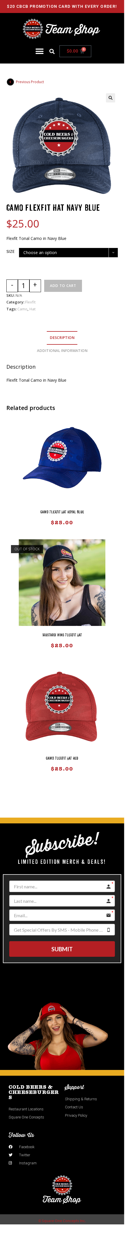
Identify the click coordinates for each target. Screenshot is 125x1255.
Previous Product (30, 81)
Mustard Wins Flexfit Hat (62, 635)
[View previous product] (10, 82)
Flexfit (30, 302)
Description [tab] (62, 337)
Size (10, 251)
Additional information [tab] (62, 350)
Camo (22, 309)
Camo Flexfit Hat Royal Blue (62, 512)
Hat (32, 309)
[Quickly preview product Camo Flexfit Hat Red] (116, 672)
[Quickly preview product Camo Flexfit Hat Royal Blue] (116, 426)
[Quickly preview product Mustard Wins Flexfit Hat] (116, 549)
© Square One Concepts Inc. (62, 1220)
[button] (39, 51)
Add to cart (63, 285)
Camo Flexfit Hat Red (62, 759)
